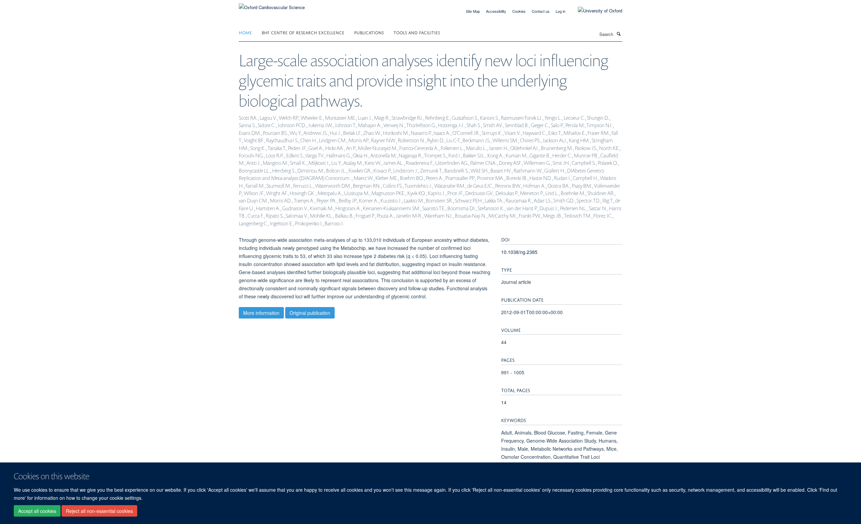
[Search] (618, 33)
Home (245, 32)
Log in (560, 11)
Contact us (541, 11)
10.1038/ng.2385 (519, 252)
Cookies (519, 11)
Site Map (473, 11)
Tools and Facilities (417, 32)
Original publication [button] (310, 312)
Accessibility (496, 11)
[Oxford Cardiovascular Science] (272, 5)
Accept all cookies (37, 511)
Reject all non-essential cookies (99, 511)
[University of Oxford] (595, 11)
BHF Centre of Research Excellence (303, 32)
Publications (369, 32)
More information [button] (261, 312)
